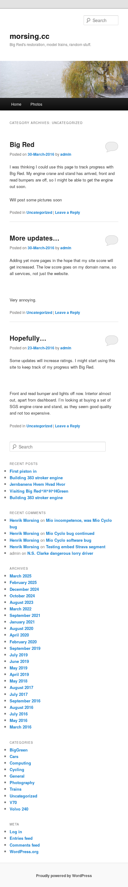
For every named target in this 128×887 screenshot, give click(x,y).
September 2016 (25, 701)
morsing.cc (29, 35)
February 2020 (23, 642)
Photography (22, 782)
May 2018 (18, 681)
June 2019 (19, 661)
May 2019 (18, 668)
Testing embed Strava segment (75, 546)
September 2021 (25, 615)
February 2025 (23, 582)
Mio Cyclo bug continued (70, 533)
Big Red (22, 144)
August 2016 (21, 707)
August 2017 (21, 687)
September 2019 (25, 648)
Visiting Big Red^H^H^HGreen (39, 491)
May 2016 (18, 720)
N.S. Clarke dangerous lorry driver (60, 553)
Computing (20, 763)
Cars (14, 756)
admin (65, 154)
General (17, 776)
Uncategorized (39, 212)
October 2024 (22, 596)
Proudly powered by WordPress (64, 875)
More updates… (34, 237)
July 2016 (19, 714)
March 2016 (20, 727)
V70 (13, 802)
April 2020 (19, 635)
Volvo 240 (19, 809)
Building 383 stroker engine (36, 477)
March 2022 (20, 609)
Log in (16, 831)
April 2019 (19, 674)
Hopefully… (28, 337)
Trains (15, 789)
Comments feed (25, 845)
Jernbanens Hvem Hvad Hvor (37, 484)
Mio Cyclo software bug (68, 540)
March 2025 (20, 576)
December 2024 (24, 589)
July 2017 (19, 694)
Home (16, 104)
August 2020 (21, 628)
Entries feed (21, 838)
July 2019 (19, 655)
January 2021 (22, 622)
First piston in (23, 471)
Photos (36, 104)
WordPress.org (24, 851)
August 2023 (21, 602)
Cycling (17, 769)
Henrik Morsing (24, 520)
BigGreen (19, 750)
